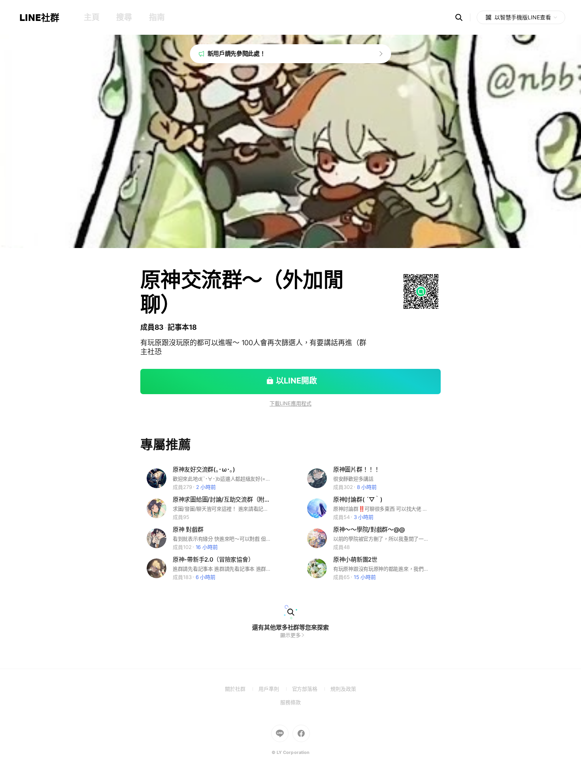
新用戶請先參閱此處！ (237, 53)
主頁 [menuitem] (91, 17)
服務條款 (290, 702)
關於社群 (241, 689)
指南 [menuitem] (156, 17)
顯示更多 (290, 635)
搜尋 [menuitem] (124, 17)
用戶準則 (275, 689)
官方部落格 (311, 689)
